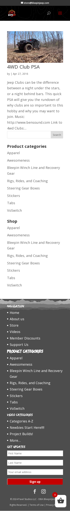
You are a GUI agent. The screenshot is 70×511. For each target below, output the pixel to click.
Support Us (19, 344)
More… (15, 440)
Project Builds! (21, 434)
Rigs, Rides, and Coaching (27, 181)
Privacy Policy (53, 505)
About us (17, 319)
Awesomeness (18, 160)
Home (14, 312)
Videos (15, 331)
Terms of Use (36, 505)
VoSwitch (14, 210)
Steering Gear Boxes (23, 188)
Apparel (13, 153)
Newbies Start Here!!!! (27, 427)
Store (14, 325)
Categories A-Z (21, 421)
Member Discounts (25, 338)
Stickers (13, 195)
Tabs (11, 203)
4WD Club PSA (23, 66)
